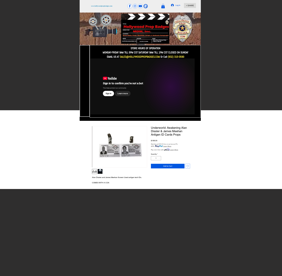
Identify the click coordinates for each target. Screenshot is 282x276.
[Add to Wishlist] (187, 166)
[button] (163, 6)
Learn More (167, 146)
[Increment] (159, 158)
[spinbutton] (156, 158)
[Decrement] (152, 158)
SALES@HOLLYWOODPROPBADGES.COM (140, 56)
